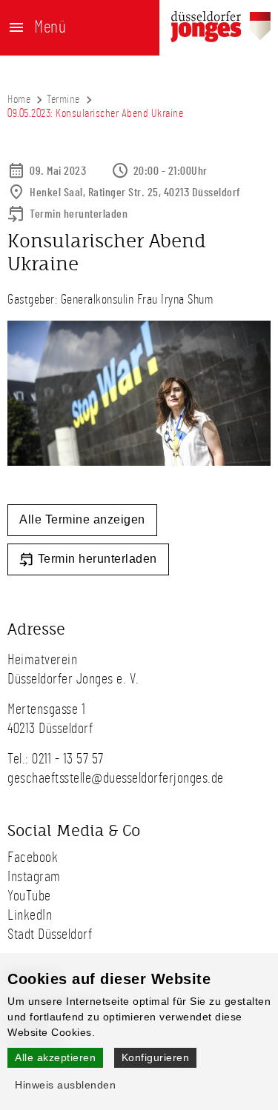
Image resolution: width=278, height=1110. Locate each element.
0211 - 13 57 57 (68, 759)
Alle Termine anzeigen (82, 519)
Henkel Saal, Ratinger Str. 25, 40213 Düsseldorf (135, 192)
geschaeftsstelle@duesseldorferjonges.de (115, 778)
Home (18, 99)
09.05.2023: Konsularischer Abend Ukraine (95, 113)
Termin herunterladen (79, 214)
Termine (63, 99)
